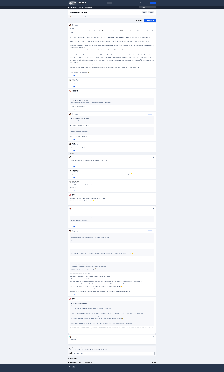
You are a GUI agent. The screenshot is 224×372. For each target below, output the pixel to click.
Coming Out (84, 16)
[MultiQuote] (70, 76)
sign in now (95, 349)
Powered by (150, 369)
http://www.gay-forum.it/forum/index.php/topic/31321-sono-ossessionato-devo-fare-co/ (118, 30)
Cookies (75, 369)
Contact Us (71, 369)
